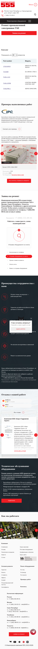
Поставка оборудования (26, 549)
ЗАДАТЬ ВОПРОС (20, 329)
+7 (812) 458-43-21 (14, 610)
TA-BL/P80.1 (7, 88)
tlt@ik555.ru (24, 627)
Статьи (3, 557)
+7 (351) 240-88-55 (14, 617)
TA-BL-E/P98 (7, 83)
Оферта (3, 577)
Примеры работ (25, 579)
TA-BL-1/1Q (6, 77)
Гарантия (3, 569)
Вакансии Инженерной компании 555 (28, 559)
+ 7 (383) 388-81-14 (15, 622)
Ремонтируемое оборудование (16, 21)
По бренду (23, 572)
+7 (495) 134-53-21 (14, 604)
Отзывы (3, 549)
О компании (4, 547)
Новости (3, 554)
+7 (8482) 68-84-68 (14, 627)
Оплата (3, 572)
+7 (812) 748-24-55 (12, 611)
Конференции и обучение (26, 552)
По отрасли (23, 575)
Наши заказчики (24, 547)
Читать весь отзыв (20, 451)
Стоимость (4, 575)
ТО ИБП (3, 580)
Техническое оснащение (7, 552)
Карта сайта (23, 554)
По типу (22, 569)
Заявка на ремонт (19, 634)
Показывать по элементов (13, 55)
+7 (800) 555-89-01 (9, 15)
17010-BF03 (7, 66)
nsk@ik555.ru (26, 622)
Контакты (23, 586)
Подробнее (11, 500)
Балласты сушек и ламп (18, 174)
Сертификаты (5, 587)
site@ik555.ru (25, 604)
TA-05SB (5, 71)
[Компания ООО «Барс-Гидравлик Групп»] (8, 432)
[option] (19, 160)
